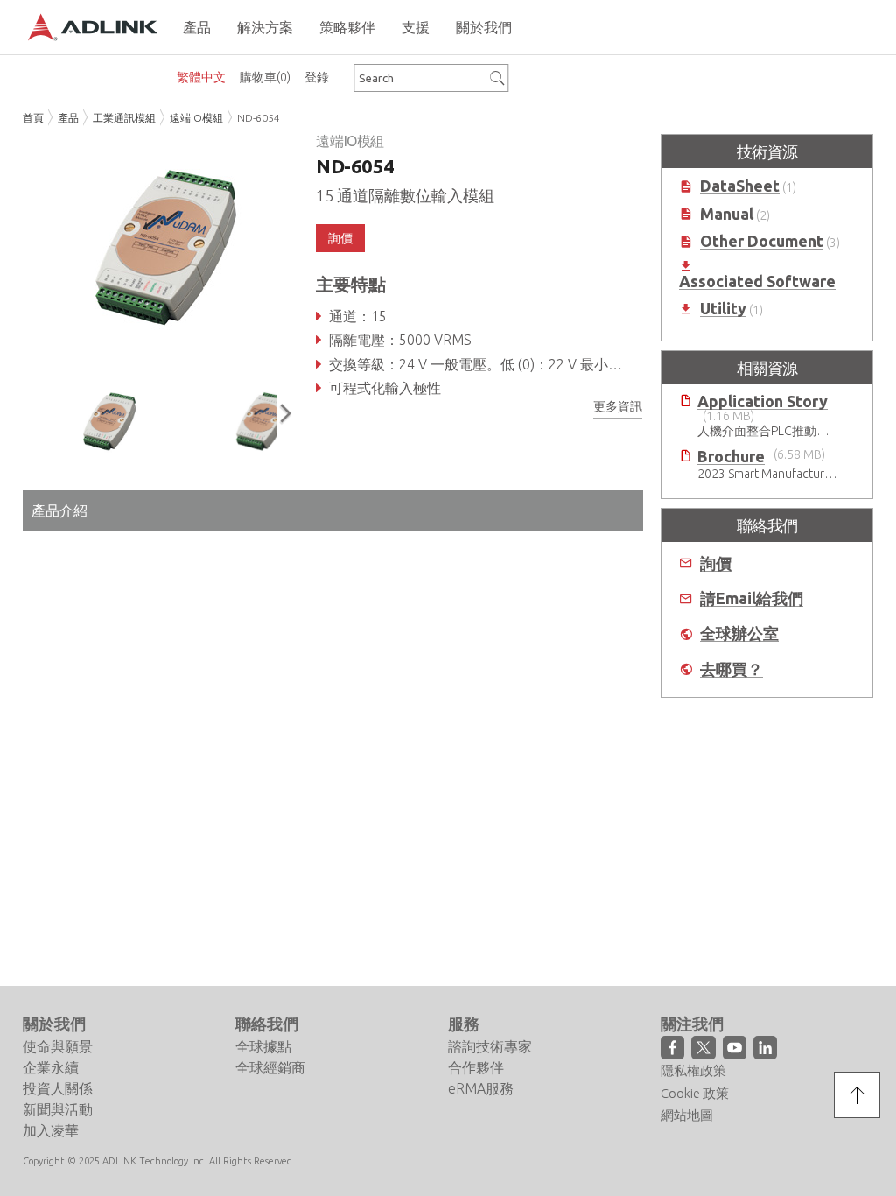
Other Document (761, 241)
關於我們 (54, 1023)
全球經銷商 (270, 1067)
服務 (464, 1023)
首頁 (33, 117)
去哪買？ (731, 669)
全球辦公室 (739, 633)
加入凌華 (51, 1130)
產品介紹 (60, 510)
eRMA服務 (481, 1088)
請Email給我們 (751, 598)
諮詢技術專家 (490, 1046)
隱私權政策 (693, 1070)
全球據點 (263, 1046)
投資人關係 (58, 1088)
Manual (726, 214)
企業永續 (51, 1067)
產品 (68, 117)
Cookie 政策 (695, 1093)
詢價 (716, 563)
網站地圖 (687, 1115)
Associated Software (757, 281)
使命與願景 (58, 1046)
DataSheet (740, 186)
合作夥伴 (476, 1067)
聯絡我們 (266, 1023)
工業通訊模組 (124, 117)
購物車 (265, 77)
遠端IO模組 (196, 117)
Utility (723, 308)
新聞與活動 (58, 1109)
